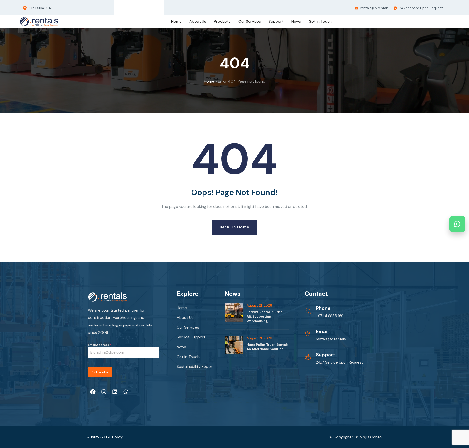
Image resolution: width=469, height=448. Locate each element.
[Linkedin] (145, 7)
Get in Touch (188, 356)
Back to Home (235, 227)
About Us (185, 317)
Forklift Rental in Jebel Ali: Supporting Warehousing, (265, 316)
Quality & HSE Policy (105, 436)
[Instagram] (133, 7)
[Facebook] (121, 7)
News (181, 346)
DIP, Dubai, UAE (40, 8)
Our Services (188, 327)
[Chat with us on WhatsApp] (457, 224)
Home (209, 81)
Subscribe (100, 372)
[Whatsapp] (157, 7)
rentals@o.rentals (374, 8)
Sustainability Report (195, 366)
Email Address (99, 345)
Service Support (191, 337)
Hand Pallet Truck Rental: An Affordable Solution (267, 347)
